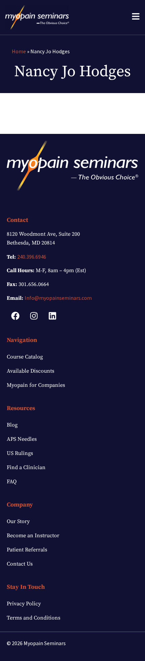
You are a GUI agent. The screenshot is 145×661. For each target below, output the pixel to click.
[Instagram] (33, 315)
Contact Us (20, 564)
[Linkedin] (52, 315)
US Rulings (20, 453)
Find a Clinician (26, 467)
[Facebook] (15, 315)
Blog (12, 425)
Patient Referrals (27, 549)
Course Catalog (25, 356)
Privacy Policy (24, 603)
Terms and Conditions (33, 617)
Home (19, 51)
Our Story (18, 521)
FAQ (12, 481)
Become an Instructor (33, 535)
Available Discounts (30, 371)
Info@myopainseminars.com (58, 297)
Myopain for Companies (36, 385)
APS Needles (22, 439)
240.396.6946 (31, 256)
